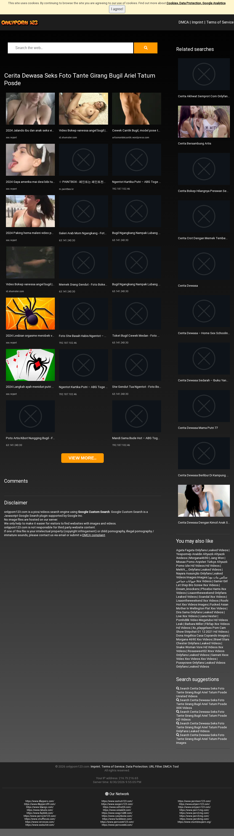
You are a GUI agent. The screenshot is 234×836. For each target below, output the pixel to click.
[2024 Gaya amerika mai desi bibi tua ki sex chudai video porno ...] (30, 175)
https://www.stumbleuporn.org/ (194, 821)
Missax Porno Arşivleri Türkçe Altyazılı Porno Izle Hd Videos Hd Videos (201, 564)
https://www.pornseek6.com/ (117, 824)
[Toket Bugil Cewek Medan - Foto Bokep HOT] (136, 328)
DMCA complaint (93, 535)
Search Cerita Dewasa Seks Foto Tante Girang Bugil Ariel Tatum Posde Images (201, 739)
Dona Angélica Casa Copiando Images (202, 635)
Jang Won (217, 558)
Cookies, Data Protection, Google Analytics (196, 3)
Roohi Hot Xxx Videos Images (202, 602)
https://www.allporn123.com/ (194, 804)
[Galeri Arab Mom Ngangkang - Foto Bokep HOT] (83, 226)
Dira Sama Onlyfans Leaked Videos (199, 612)
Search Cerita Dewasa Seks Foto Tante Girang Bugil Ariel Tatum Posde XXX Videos (201, 704)
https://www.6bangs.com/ (39, 807)
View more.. (82, 458)
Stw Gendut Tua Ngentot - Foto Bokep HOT (141, 387)
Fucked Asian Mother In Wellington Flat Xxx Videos (202, 606)
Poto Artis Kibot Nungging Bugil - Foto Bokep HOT (40, 438)
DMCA (183, 22)
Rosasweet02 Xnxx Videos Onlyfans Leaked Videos (200, 653)
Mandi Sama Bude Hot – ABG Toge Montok (141, 438)
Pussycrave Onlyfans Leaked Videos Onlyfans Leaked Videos (200, 664)
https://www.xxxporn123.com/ (117, 804)
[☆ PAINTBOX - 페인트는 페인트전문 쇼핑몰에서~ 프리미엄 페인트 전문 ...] (83, 175)
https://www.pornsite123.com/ (40, 816)
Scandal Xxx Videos (212, 597)
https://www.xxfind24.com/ (117, 807)
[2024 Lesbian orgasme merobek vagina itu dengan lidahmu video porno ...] (30, 328)
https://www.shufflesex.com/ (39, 819)
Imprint (197, 22)
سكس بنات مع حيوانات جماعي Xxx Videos (201, 579)
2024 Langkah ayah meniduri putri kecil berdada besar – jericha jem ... (52, 387)
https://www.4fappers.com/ (39, 801)
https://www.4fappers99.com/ (40, 804)
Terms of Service (220, 22)
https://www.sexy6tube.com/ (117, 816)
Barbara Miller (194, 624)
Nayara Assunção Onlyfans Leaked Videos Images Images (199, 575)
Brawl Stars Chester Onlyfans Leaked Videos (202, 641)
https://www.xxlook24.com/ (117, 810)
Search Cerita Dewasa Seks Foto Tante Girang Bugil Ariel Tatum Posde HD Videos (201, 715)
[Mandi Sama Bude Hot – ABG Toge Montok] (136, 431)
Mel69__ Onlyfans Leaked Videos (198, 569)
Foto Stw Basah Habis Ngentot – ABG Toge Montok (94, 336)
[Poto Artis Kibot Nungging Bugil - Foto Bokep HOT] (30, 431)
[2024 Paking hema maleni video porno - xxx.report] (30, 226)
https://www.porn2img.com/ (194, 813)
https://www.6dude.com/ (40, 810)
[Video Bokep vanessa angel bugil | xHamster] (30, 277)
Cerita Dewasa (188, 286)
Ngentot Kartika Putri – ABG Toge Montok (87, 387)
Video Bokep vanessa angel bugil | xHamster (36, 284)
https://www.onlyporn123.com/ (194, 807)
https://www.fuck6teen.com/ (117, 819)
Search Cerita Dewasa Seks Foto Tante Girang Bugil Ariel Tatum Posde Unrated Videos (201, 692)
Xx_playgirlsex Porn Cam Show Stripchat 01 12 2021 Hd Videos (202, 630)
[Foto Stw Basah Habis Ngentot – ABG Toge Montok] (83, 329)
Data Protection (137, 766)
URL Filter (155, 766)
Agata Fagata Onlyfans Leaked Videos (202, 550)
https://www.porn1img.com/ (194, 810)
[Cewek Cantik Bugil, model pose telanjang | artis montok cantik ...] (136, 124)
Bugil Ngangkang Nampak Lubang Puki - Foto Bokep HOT (150, 233)
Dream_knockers (187, 589)
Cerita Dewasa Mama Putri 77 (198, 428)
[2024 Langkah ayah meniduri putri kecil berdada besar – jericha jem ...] (30, 380)
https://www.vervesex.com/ (39, 821)
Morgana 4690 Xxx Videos (194, 639)
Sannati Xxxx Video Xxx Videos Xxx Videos (202, 657)
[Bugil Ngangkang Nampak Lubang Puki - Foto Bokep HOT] (136, 226)
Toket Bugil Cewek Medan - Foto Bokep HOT (142, 336)
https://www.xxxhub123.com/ (117, 801)
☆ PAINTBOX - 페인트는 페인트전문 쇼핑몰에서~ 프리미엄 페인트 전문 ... (107, 182)
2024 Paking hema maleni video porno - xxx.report (40, 233)
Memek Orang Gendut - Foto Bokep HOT (86, 284)
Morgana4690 (198, 558)
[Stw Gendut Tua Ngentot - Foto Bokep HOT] (136, 380)
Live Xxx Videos (187, 616)
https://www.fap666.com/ (40, 813)
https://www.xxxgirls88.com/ (117, 813)
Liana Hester (208, 616)
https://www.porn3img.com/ (194, 816)
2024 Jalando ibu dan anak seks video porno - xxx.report (44, 130)
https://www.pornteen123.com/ (194, 801)
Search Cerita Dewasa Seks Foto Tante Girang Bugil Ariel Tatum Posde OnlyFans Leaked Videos (201, 727)
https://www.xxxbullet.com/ (39, 824)
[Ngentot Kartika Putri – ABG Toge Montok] (83, 380)
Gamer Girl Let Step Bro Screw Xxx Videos (202, 583)
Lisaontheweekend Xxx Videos (197, 601)
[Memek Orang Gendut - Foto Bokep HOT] (83, 278)
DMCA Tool (171, 766)
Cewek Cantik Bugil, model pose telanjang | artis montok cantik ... (156, 130)
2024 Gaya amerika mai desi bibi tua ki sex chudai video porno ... (49, 182)
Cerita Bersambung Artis (194, 143)
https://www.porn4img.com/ (194, 819)
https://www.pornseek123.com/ (117, 821)
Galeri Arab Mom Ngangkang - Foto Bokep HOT (91, 233)
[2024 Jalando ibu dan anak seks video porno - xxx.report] (30, 124)
